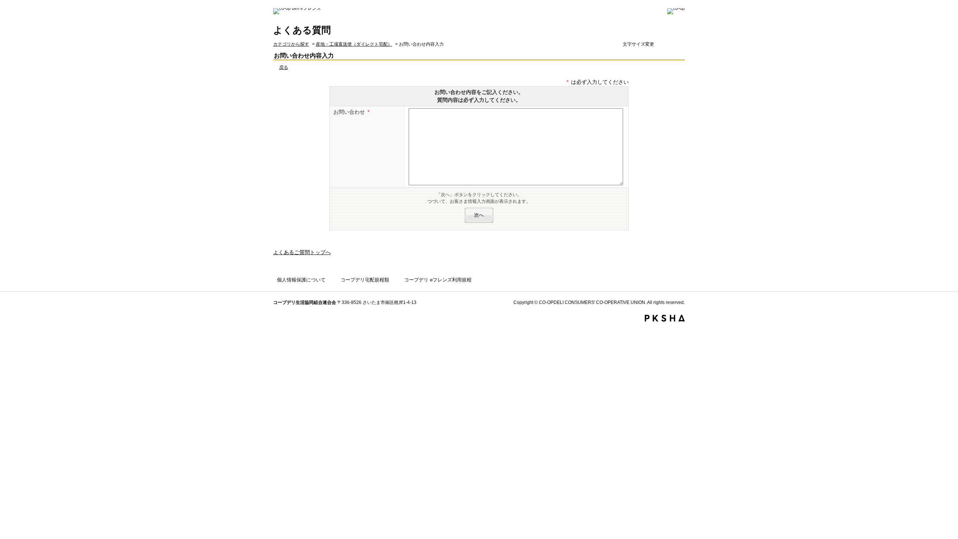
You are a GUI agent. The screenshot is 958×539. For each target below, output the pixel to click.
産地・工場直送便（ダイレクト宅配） (354, 44)
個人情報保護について (301, 280)
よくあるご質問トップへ (302, 252)
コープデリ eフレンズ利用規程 (438, 280)
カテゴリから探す (291, 44)
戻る (283, 67)
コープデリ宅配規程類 (365, 280)
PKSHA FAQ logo (665, 318)
